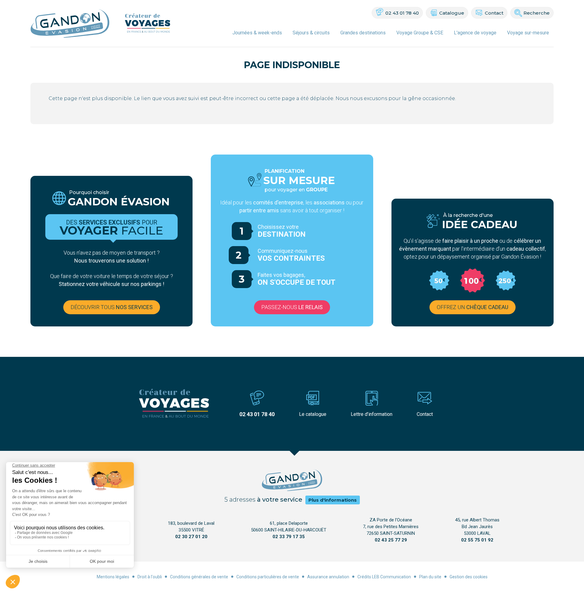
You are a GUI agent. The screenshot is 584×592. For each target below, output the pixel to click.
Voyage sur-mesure (528, 33)
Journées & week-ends (257, 33)
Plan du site (430, 576)
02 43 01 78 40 (402, 13)
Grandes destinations (363, 33)
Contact (494, 13)
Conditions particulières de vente (267, 576)
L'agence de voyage (475, 33)
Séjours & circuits (311, 33)
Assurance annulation (328, 576)
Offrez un (472, 307)
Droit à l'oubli (149, 576)
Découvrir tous (112, 307)
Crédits (364, 576)
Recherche (536, 13)
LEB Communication (391, 576)
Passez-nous (292, 307)
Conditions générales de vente (199, 576)
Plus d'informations (332, 500)
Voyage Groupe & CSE (419, 33)
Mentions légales (113, 576)
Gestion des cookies (469, 576)
